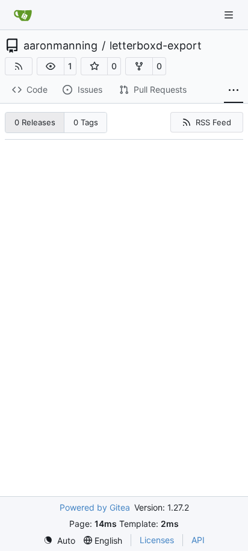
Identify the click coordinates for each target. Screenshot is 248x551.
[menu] (59, 540)
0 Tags (85, 122)
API (198, 540)
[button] (50, 66)
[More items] (233, 90)
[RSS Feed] (19, 66)
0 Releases (34, 122)
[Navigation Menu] (230, 15)
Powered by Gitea (95, 507)
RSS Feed (213, 122)
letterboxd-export (156, 46)
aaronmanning (60, 46)
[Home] (23, 15)
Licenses (157, 540)
